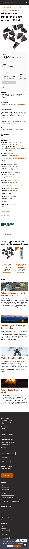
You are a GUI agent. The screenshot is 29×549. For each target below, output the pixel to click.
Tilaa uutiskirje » (7, 475)
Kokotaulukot (5, 530)
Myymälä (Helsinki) (8, 73)
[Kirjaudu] (21, 2)
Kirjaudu (4, 510)
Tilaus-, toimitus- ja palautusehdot (10, 501)
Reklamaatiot (5, 489)
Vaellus (9, 7)
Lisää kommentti (6, 211)
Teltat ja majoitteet (17, 7)
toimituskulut (18, 57)
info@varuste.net (6, 444)
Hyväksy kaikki (17, 546)
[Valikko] (2, 2)
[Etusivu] (10, 2)
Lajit (3, 7)
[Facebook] (2, 469)
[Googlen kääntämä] (6, 158)
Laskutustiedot (6, 461)
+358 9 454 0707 (9, 442)
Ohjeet (4, 493)
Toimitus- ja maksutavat (8, 497)
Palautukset (5, 485)
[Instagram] (6, 469)
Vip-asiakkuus (5, 514)
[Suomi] (27, 2)
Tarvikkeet (4, 10)
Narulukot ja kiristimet (14, 10)
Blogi (3, 526)
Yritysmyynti (5, 457)
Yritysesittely (5, 538)
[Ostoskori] (24, 2)
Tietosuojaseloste (6, 518)
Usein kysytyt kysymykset (8, 453)
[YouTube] (9, 469)
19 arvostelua (21, 104)
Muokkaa (10, 546)
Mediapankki (5, 534)
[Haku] (19, 2)
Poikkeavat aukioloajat (7, 434)
